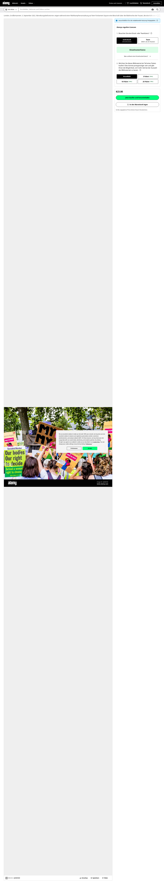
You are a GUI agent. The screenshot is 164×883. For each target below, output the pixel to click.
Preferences (74, 448)
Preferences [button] (89, 444)
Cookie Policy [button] (96, 442)
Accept (90, 448)
